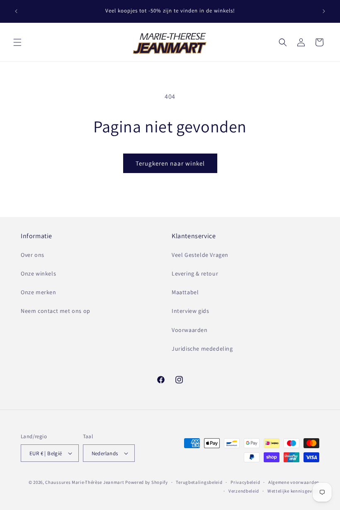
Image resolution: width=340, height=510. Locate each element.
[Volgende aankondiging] (324, 11)
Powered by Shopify (146, 482)
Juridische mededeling (202, 348)
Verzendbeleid (243, 491)
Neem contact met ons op (55, 311)
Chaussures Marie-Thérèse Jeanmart (84, 482)
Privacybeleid (245, 482)
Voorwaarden (190, 330)
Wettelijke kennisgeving (293, 491)
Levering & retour (195, 273)
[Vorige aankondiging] (16, 11)
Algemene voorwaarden (293, 482)
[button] (17, 42)
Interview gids (190, 311)
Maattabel (185, 292)
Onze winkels (38, 273)
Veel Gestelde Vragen (200, 255)
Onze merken (38, 292)
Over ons (32, 255)
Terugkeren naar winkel (170, 163)
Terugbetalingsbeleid (199, 482)
